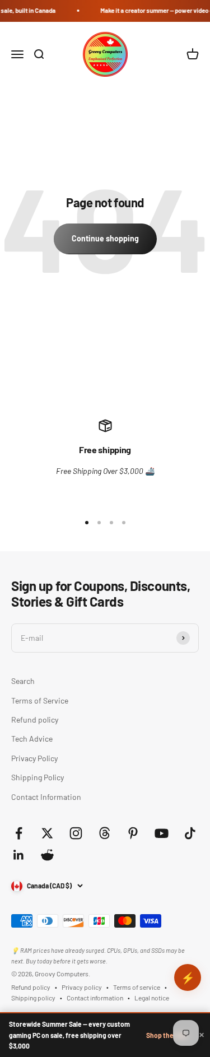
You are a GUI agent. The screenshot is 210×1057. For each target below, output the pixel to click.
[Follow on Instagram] (75, 833)
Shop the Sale (167, 1035)
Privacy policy (82, 987)
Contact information (95, 998)
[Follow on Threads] (104, 833)
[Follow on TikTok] (190, 833)
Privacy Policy (34, 758)
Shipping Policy (37, 777)
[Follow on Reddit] (47, 855)
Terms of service (136, 987)
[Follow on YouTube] (161, 833)
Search (23, 681)
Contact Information (46, 797)
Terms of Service (39, 700)
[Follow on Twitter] (47, 833)
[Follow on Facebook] (18, 833)
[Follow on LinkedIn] (18, 855)
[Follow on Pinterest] (133, 833)
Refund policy (34, 719)
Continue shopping (105, 238)
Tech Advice (32, 738)
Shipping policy (33, 998)
